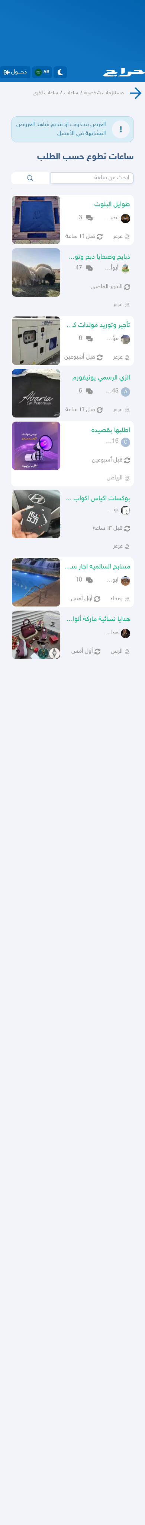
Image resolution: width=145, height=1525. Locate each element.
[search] (30, 178)
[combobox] (92, 178)
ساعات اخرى (45, 93)
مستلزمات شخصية (104, 93)
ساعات (71, 93)
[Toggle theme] (60, 72)
